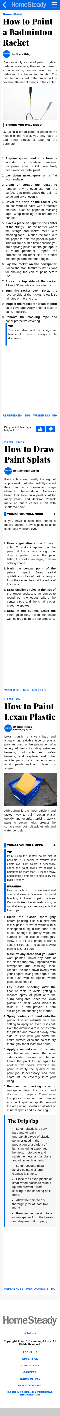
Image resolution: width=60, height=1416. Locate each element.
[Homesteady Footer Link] (30, 1321)
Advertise (30, 1359)
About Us (29, 1352)
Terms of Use (30, 1379)
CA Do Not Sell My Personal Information (30, 1393)
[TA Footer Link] (30, 1333)
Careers (30, 1372)
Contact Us (30, 1365)
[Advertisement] (30, 380)
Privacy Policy (30, 1385)
